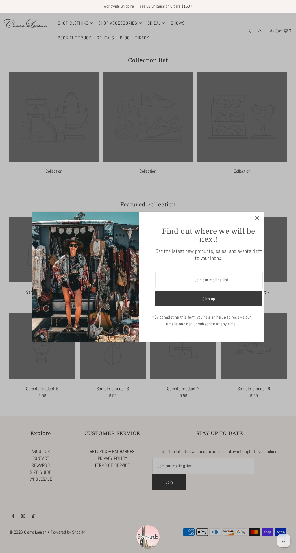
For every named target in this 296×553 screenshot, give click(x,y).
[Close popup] (257, 218)
